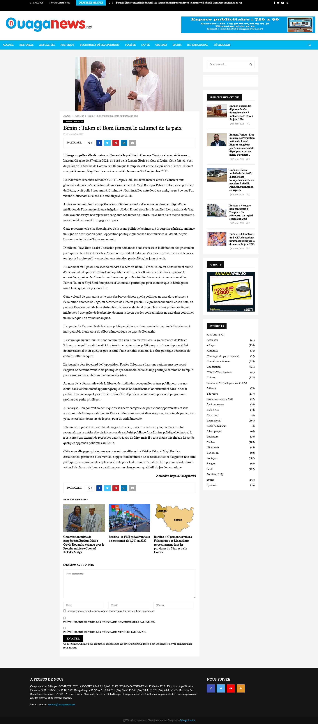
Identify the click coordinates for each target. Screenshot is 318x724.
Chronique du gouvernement (223, 356)
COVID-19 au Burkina (219, 372)
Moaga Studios (187, 720)
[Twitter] (221, 688)
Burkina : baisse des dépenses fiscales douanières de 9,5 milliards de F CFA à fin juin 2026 (241, 112)
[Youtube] (231, 688)
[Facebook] (211, 688)
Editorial (27, 44)
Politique (67, 44)
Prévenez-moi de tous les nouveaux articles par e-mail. (105, 632)
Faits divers (213, 409)
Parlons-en (78, 122)
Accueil (8, 44)
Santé (145, 44)
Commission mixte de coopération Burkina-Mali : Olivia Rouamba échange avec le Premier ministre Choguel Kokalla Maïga (83, 544)
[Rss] (241, 688)
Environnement (215, 404)
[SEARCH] (251, 64)
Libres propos (214, 431)
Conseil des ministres (218, 361)
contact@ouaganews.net (61, 704)
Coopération (214, 366)
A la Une (68, 122)
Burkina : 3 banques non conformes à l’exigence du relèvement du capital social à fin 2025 (241, 212)
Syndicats (212, 485)
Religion (211, 463)
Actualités (47, 44)
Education (212, 393)
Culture (161, 44)
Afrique (211, 345)
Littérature (212, 436)
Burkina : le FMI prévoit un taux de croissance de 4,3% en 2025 (129, 538)
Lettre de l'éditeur (216, 425)
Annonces (212, 350)
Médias (211, 442)
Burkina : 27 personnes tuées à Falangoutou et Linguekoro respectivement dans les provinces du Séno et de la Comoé (173, 544)
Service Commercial (59, 2)
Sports (177, 44)
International (197, 44)
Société (130, 44)
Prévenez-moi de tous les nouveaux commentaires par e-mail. (109, 622)
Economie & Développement (100, 44)
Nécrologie (222, 44)
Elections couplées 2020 (220, 399)
